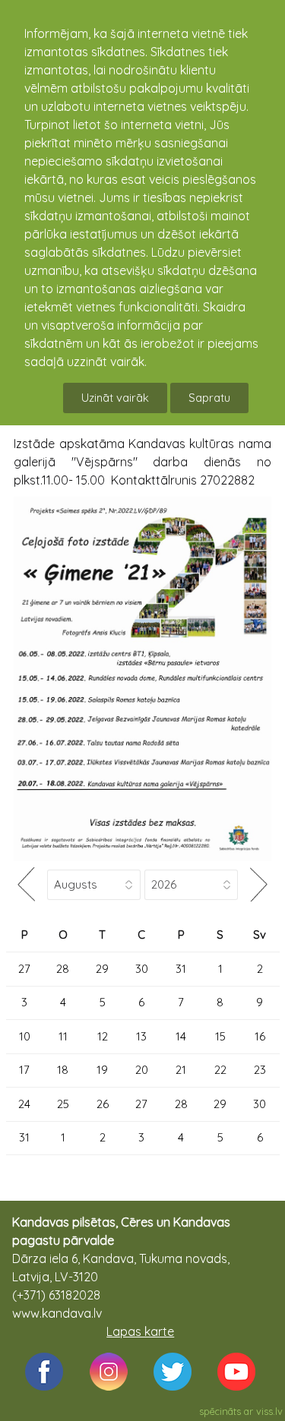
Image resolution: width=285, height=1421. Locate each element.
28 (62, 969)
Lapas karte (140, 1331)
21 (181, 1070)
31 (181, 969)
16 (260, 1036)
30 (141, 969)
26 (103, 1104)
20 (141, 1070)
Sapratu (209, 397)
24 (24, 1104)
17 (24, 1070)
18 (62, 1070)
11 (63, 1036)
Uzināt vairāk (115, 397)
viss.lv (269, 1411)
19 (102, 1070)
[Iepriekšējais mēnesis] (26, 884)
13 (141, 1036)
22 (220, 1070)
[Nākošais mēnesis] (259, 884)
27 (24, 969)
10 (24, 1036)
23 (260, 1070)
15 (220, 1036)
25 (63, 1104)
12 (102, 1036)
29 (102, 969)
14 (181, 1036)
